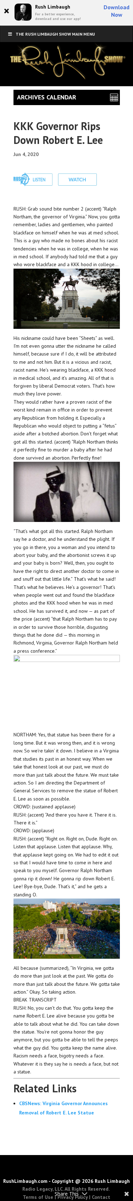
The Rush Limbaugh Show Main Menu (55, 34)
